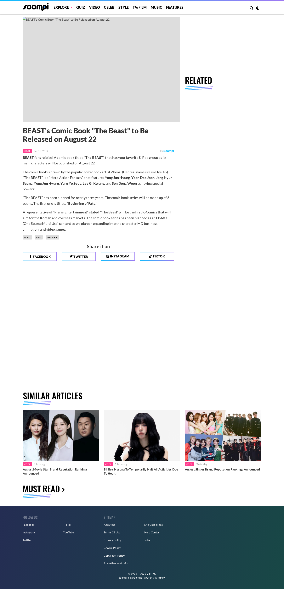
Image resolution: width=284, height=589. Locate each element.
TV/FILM (140, 7)
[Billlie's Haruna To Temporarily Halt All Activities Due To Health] (142, 435)
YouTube (68, 532)
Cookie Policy (112, 547)
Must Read (41, 488)
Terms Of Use (112, 532)
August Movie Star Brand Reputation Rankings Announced (55, 471)
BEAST (27, 237)
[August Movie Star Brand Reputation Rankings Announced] (61, 435)
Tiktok (158, 256)
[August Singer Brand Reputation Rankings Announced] (223, 435)
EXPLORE (61, 7)
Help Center (151, 532)
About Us (109, 524)
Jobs (147, 540)
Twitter (80, 256)
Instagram (119, 256)
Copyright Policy (114, 555)
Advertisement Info (116, 563)
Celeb (109, 7)
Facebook (41, 256)
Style (123, 7)
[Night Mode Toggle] (257, 8)
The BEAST (52, 237)
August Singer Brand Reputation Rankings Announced (222, 469)
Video (94, 7)
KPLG (38, 237)
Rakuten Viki (150, 577)
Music (156, 7)
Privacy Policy (113, 540)
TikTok (67, 524)
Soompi (168, 150)
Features (175, 7)
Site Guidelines (153, 524)
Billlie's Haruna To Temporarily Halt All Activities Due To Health (141, 471)
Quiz (80, 7)
